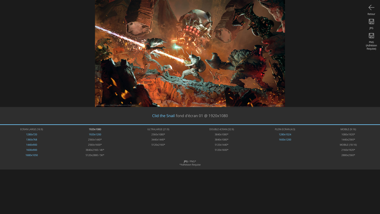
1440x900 (31, 144)
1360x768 (31, 139)
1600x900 (31, 149)
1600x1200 (285, 139)
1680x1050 (31, 155)
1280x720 (31, 134)
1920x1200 (95, 134)
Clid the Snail (163, 115)
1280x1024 (285, 134)
